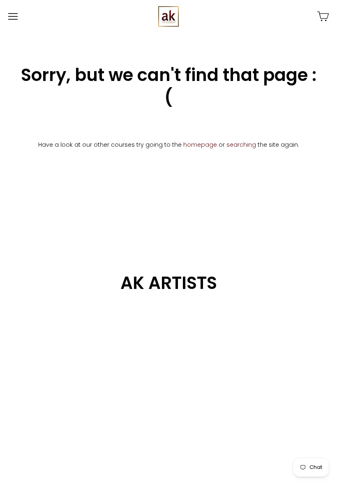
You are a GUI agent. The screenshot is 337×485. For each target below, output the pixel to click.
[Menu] (13, 16)
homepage (200, 145)
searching (241, 145)
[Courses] (323, 16)
